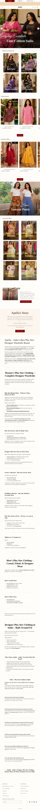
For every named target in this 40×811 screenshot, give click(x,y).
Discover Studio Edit (26, 301)
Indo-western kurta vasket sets (13, 601)
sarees (14, 479)
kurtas (33, 354)
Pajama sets (9, 543)
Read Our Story (20, 331)
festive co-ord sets (16, 459)
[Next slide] (38, 28)
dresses (14, 356)
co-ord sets (7, 356)
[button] (2, 7)
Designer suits (10, 503)
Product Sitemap (6, 795)
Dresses (8, 522)
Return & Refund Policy (25, 786)
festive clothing (19, 688)
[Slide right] (22, 132)
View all (20, 135)
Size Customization (6, 788)
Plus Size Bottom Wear (12, 393)
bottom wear (25, 686)
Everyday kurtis (10, 435)
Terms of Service (24, 793)
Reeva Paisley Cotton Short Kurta (27, 126)
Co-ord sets (9, 524)
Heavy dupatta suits (11, 438)
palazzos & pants (31, 710)
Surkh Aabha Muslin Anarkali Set (9, 169)
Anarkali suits (10, 437)
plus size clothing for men (25, 759)
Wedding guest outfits (11, 501)
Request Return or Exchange (8, 786)
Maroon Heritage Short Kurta (9, 126)
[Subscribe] (20, 802)
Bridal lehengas (10, 500)
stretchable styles (14, 712)
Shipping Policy (23, 788)
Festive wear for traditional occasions (15, 602)
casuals (12, 688)
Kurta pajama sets (10, 599)
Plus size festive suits (11, 477)
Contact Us (5, 793)
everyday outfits (17, 525)
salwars (6, 712)
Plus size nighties (10, 542)
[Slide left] (18, 132)
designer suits (26, 747)
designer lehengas (27, 354)
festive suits (23, 437)
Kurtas (8, 586)
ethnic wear (31, 686)
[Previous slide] (2, 28)
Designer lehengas (11, 456)
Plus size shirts (10, 583)
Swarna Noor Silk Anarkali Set (28, 169)
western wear (7, 688)
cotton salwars (23, 724)
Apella (21, 808)
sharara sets (15, 437)
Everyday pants (10, 584)
